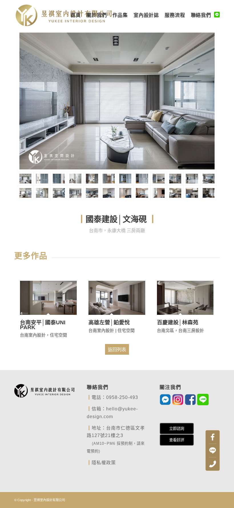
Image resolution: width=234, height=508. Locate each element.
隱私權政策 (104, 462)
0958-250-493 (122, 397)
